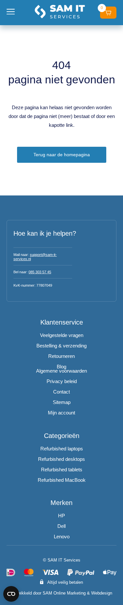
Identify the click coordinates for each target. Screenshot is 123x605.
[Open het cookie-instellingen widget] (11, 594)
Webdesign (101, 593)
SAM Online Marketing (64, 593)
